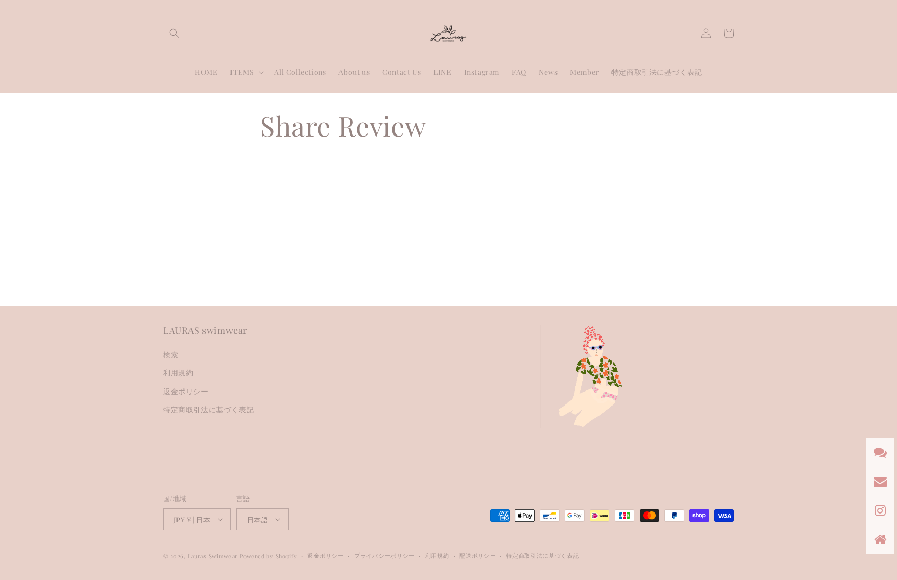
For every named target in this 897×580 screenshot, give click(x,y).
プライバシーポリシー (384, 555)
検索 (170, 354)
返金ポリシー (186, 391)
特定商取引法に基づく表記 (208, 409)
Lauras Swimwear (213, 556)
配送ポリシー (477, 555)
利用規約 (178, 372)
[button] (174, 33)
